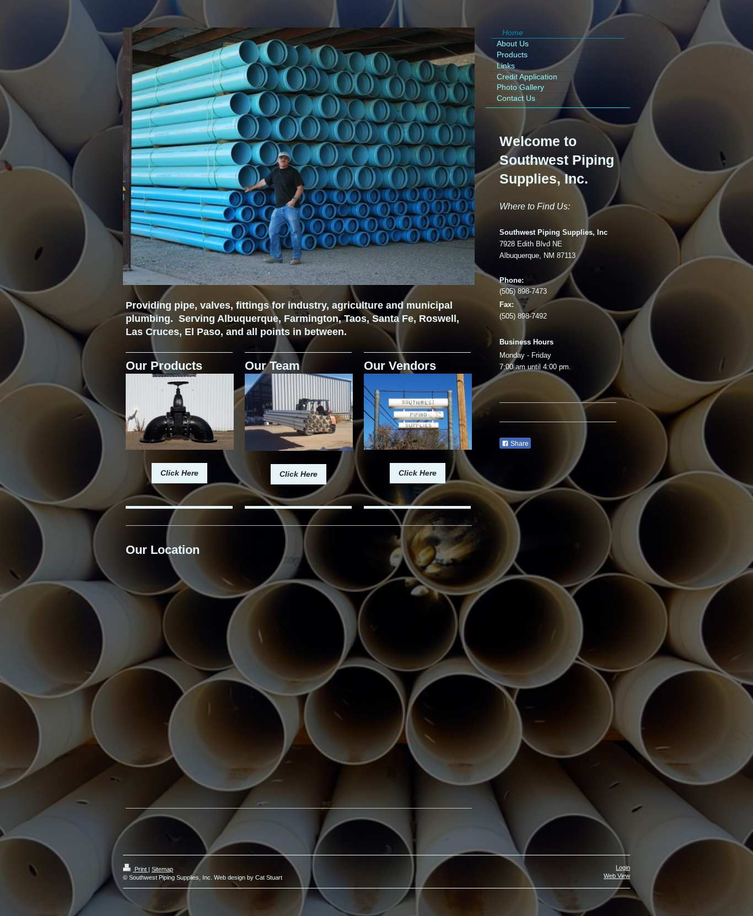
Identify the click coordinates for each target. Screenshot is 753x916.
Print (140, 869)
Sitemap (162, 869)
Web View (617, 875)
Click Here (179, 472)
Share (519, 444)
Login (623, 867)
